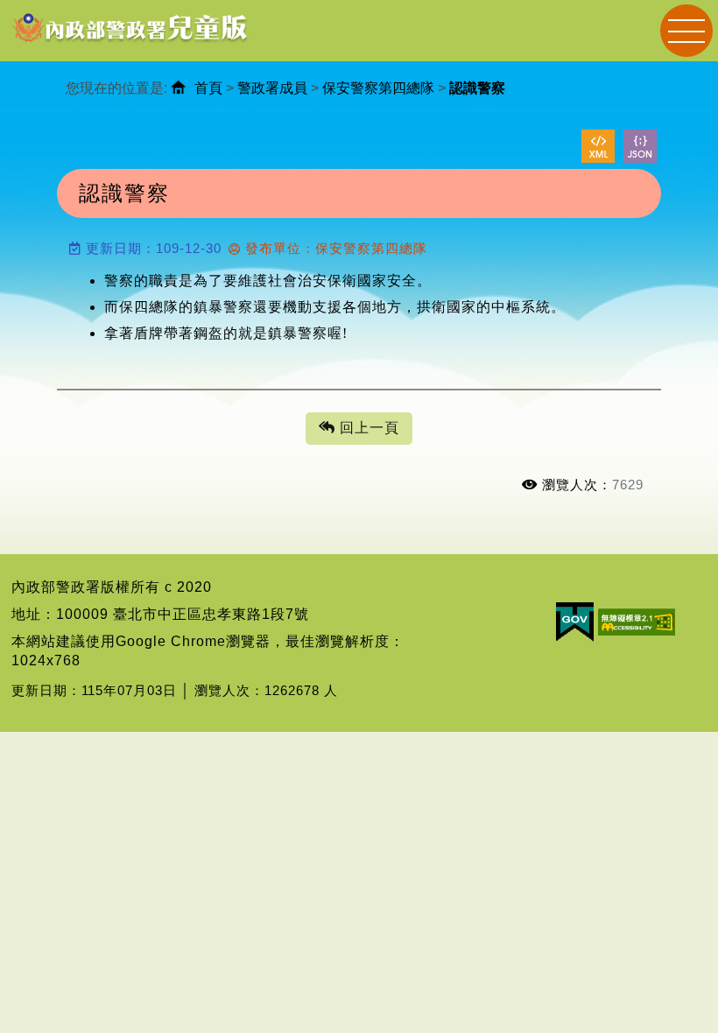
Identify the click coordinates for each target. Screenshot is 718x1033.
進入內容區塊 (44, 9)
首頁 (208, 88)
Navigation (686, 30)
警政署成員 (272, 88)
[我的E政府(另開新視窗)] (575, 621)
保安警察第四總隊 (378, 88)
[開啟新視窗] (598, 146)
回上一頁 (367, 427)
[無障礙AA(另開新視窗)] (636, 621)
